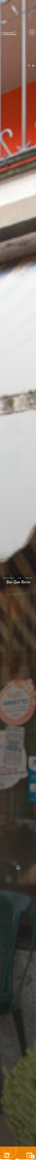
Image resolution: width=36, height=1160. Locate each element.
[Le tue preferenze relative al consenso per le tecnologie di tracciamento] (32, 1156)
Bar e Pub (28, 578)
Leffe (20, 578)
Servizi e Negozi (8, 578)
